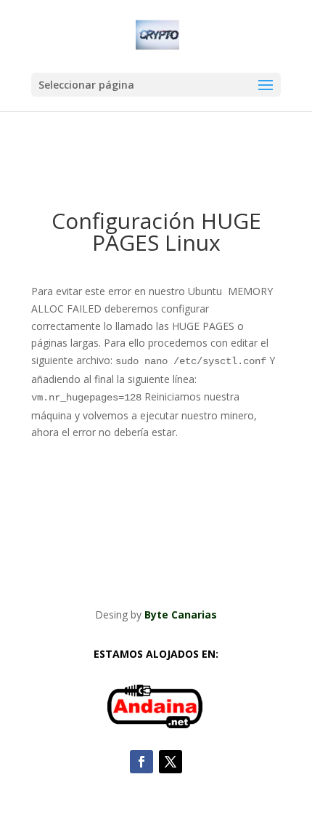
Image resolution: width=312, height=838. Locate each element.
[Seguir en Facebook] (141, 761)
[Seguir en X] (170, 761)
